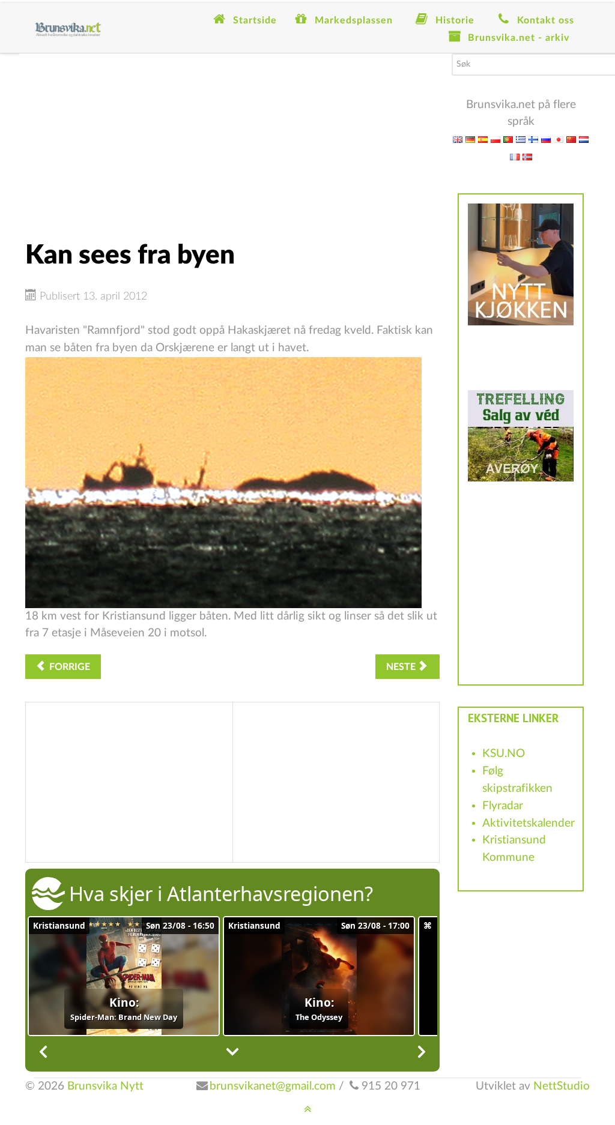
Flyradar (502, 806)
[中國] (571, 139)
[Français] (515, 156)
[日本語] (558, 139)
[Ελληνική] (521, 139)
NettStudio (561, 1086)
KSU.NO (503, 753)
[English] (457, 139)
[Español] (483, 139)
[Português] (508, 139)
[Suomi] (533, 139)
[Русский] (546, 139)
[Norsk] (527, 156)
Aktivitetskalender (528, 823)
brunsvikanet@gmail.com (273, 1086)
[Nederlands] (584, 139)
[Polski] (495, 139)
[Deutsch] (470, 139)
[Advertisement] (232, 137)
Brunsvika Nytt (105, 1086)
